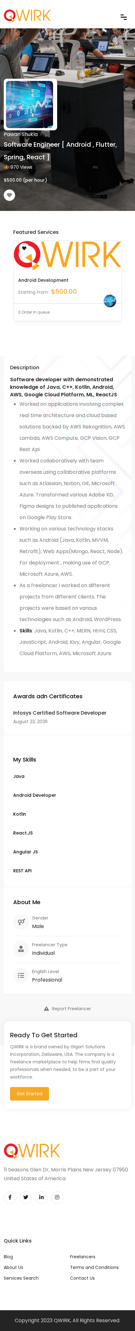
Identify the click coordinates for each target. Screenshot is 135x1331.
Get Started (29, 1093)
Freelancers (82, 1257)
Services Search (21, 1278)
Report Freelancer (71, 1008)
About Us (13, 1267)
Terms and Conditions (94, 1267)
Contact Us (82, 1278)
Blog (8, 1257)
